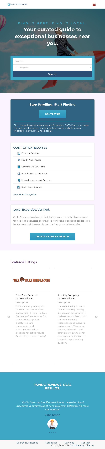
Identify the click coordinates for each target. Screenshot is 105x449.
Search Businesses (27, 443)
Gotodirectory (77, 445)
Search (52, 74)
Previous (8, 317)
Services (69, 443)
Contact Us (52, 114)
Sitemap (90, 445)
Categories (51, 443)
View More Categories (24, 194)
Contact (85, 443)
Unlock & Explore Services (52, 236)
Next (96, 317)
